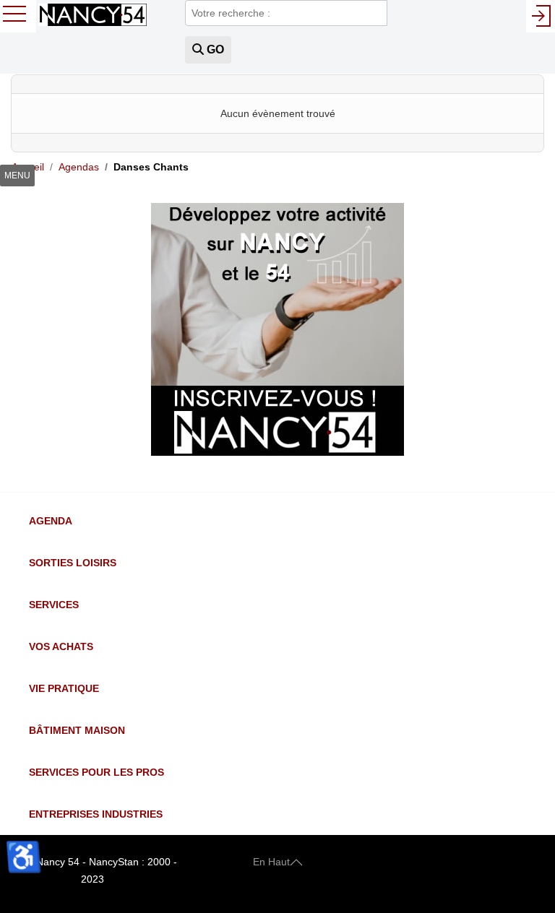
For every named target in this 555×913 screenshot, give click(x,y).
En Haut (271, 861)
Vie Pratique (64, 688)
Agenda (50, 521)
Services (54, 604)
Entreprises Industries (96, 814)
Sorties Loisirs (72, 562)
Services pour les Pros (96, 772)
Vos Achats (61, 646)
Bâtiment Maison (77, 730)
